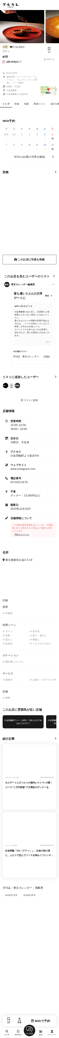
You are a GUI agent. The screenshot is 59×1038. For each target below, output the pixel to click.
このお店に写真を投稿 (31, 259)
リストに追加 (30, 400)
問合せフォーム (22, 534)
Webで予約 (42, 1021)
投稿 (16, 104)
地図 (26, 104)
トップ (6, 104)
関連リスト (40, 104)
